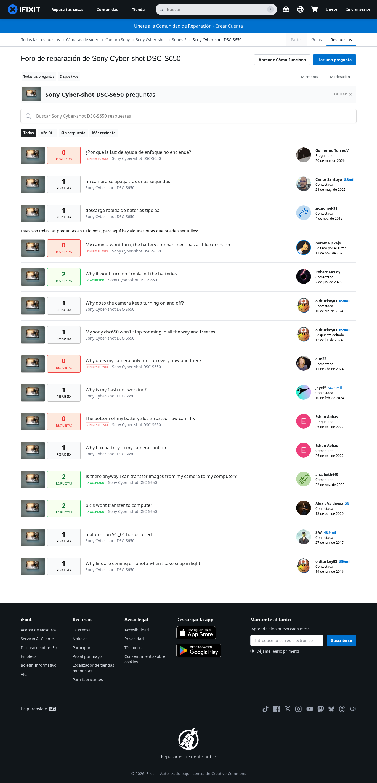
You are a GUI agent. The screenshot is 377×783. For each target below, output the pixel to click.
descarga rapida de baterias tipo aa (123, 210)
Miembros (309, 76)
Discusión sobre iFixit (40, 647)
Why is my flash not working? (116, 390)
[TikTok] (265, 709)
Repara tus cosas (67, 9)
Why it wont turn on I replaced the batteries (131, 274)
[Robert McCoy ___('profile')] (303, 276)
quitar (340, 94)
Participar (82, 647)
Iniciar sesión (358, 9)
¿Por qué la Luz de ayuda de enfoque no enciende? (138, 152)
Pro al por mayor (88, 656)
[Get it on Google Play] (198, 650)
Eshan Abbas (326, 416)
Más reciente (104, 132)
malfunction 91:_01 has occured (119, 534)
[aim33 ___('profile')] (303, 363)
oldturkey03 (326, 300)
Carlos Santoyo (328, 179)
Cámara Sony (117, 39)
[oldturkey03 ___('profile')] (303, 305)
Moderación (340, 76)
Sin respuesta (73, 132)
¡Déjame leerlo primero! (277, 651)
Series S (179, 39)
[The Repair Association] (353, 709)
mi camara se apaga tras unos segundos (128, 181)
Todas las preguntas (38, 76)
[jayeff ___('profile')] (303, 392)
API (24, 674)
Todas (28, 132)
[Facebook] (276, 709)
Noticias (80, 638)
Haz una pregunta (334, 59)
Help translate (34, 708)
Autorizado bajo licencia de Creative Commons (203, 773)
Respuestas (341, 39)
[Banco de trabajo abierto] (285, 9)
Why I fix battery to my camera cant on (126, 448)
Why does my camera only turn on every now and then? (143, 360)
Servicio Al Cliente (37, 638)
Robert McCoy (327, 272)
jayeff (320, 387)
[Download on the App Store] (196, 632)
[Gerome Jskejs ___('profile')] (303, 247)
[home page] (24, 9)
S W (318, 532)
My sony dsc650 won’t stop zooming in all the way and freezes (150, 332)
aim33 (320, 358)
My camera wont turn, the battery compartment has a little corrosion (158, 245)
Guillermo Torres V (332, 150)
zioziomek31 (326, 208)
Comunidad (108, 9)
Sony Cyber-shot (151, 39)
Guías (316, 39)
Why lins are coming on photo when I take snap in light (143, 563)
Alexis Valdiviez (329, 503)
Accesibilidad (136, 630)
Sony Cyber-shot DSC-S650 (217, 39)
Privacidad (134, 638)
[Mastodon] (320, 709)
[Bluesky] (331, 709)
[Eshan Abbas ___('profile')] (303, 421)
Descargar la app (194, 620)
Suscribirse (341, 640)
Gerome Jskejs (328, 243)
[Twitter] (287, 709)
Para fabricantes (88, 679)
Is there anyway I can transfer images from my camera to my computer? (161, 476)
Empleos (28, 656)
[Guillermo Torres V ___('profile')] (303, 154)
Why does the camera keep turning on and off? (135, 303)
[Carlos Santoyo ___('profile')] (303, 183)
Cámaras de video (82, 39)
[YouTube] (309, 709)
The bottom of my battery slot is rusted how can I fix (140, 418)
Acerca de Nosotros (39, 630)
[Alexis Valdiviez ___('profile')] (303, 508)
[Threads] (342, 709)
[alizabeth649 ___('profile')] (303, 479)
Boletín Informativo (38, 665)
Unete (331, 9)
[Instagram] (298, 709)
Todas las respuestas (40, 39)
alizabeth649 (326, 474)
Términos (133, 647)
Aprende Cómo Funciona (282, 59)
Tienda (138, 9)
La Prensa (82, 630)
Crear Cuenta (229, 26)
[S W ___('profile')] (303, 536)
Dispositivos (69, 76)
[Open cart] (314, 9)
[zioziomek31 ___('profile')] (303, 212)
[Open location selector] (300, 9)
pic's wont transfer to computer (119, 505)
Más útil (47, 132)
